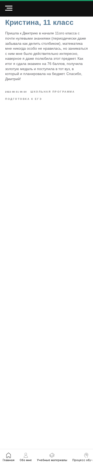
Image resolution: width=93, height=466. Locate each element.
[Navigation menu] (8, 8)
